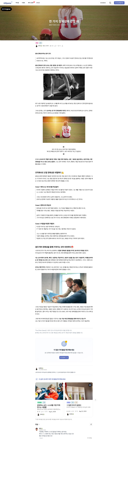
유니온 (38, 2)
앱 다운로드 (103, 2)
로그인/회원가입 (119, 2)
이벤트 (23, 2)
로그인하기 (63, 357)
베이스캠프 (31, 2)
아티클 (17, 2)
